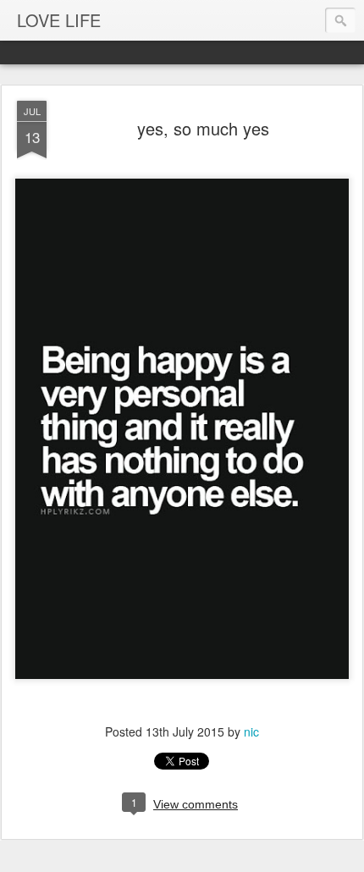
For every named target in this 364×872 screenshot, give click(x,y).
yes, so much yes (203, 128)
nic (251, 731)
